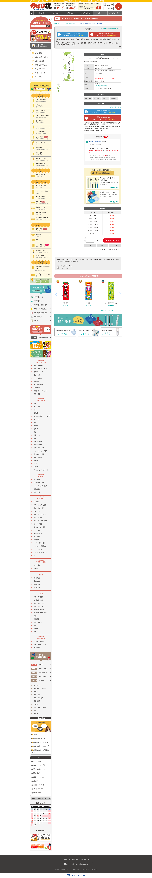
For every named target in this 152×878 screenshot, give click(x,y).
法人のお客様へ (38, 793)
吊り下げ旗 (37, 695)
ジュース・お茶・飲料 (40, 486)
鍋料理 (36, 460)
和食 (35, 438)
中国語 (36, 628)
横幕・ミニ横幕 (38, 698)
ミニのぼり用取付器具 (40, 313)
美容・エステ (38, 517)
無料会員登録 (38, 53)
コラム (35, 734)
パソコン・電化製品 (40, 546)
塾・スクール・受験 (40, 527)
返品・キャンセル (38, 777)
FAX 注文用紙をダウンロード (41, 799)
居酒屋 (36, 413)
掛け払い (36, 781)
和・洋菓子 (37, 479)
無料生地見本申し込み (41, 65)
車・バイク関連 (38, 384)
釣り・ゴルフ (38, 511)
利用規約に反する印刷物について (40, 751)
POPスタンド (39, 673)
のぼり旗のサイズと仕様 (40, 742)
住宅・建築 (37, 565)
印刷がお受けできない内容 (41, 746)
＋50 (115, 246)
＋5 (90, 246)
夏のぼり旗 (37, 581)
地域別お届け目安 (115, 107)
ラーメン (36, 403)
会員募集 (36, 381)
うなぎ (36, 429)
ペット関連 (37, 530)
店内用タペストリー (40, 688)
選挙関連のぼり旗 (39, 609)
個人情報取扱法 (84, 869)
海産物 (36, 425)
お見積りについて (38, 785)
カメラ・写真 (38, 524)
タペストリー (38, 685)
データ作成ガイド (39, 69)
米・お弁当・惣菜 (39, 454)
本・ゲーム (37, 536)
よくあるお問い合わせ (41, 57)
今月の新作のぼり (41, 337)
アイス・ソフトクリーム (41, 470)
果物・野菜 (37, 492)
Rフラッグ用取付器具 (40, 309)
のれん (36, 704)
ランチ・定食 (38, 444)
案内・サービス (38, 606)
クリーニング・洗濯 (40, 505)
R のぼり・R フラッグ (40, 644)
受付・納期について (39, 769)
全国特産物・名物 (39, 483)
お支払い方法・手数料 (40, 765)
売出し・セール (38, 365)
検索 (48, 26)
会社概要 (57, 869)
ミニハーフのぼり (39, 641)
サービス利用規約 (74, 869)
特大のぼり (37, 647)
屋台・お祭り (38, 375)
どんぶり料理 (38, 441)
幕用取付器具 (38, 317)
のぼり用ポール (38, 297)
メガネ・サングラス (40, 543)
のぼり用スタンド (39, 301)
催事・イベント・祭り (40, 369)
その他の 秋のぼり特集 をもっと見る (110, 310)
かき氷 (36, 467)
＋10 (102, 246)
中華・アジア (38, 435)
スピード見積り (39, 77)
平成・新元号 (38, 622)
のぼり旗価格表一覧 (39, 738)
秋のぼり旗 (37, 584)
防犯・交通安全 (38, 597)
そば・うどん (38, 406)
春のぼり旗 (37, 578)
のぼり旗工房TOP (59, 23)
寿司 (35, 422)
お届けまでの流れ (39, 61)
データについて (38, 789)
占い (35, 555)
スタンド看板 (39, 669)
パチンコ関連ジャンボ (40, 552)
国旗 (35, 616)
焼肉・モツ (37, 419)
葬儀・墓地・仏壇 (39, 603)
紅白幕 (37, 665)
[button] (120, 294)
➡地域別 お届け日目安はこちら (110, 28)
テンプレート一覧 (39, 73)
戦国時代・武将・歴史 (40, 613)
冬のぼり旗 (37, 587)
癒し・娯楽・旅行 (39, 508)
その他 (36, 321)
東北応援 (36, 619)
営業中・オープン (39, 372)
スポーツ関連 (38, 533)
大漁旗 (36, 714)
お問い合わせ (93, 869)
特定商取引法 (64, 869)
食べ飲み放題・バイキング (42, 416)
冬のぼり (96, 98)
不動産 (36, 568)
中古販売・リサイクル (40, 391)
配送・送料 (36, 773)
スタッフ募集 (38, 378)
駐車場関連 (37, 388)
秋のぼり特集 (70, 23)
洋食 (35, 432)
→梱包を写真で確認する (102, 85)
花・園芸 (36, 502)
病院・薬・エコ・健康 (40, 521)
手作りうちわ (39, 677)
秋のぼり (105, 98)
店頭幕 (36, 691)
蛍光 (35, 632)
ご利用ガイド (37, 761)
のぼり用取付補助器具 (40, 305)
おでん (36, 463)
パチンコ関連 (38, 549)
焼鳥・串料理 (38, 457)
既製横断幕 (37, 701)
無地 (35, 625)
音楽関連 (36, 540)
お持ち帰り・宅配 (39, 448)
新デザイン (114, 98)
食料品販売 (37, 489)
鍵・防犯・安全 (38, 600)
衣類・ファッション (40, 514)
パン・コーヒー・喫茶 (40, 451)
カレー (36, 410)
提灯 (35, 710)
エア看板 (37, 680)
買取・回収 (37, 394)
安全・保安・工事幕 (40, 707)
